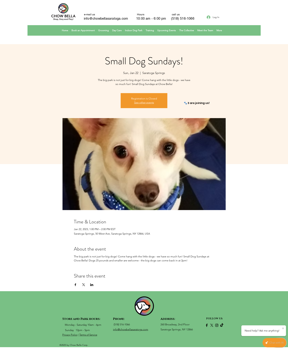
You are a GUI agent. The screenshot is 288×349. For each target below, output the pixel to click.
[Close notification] (283, 328)
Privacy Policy (70, 334)
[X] (212, 325)
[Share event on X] (83, 284)
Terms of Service (88, 334)
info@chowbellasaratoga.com (106, 18)
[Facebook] (207, 325)
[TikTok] (222, 325)
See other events (144, 102)
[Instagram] (217, 325)
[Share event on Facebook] (75, 284)
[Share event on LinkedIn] (91, 284)
